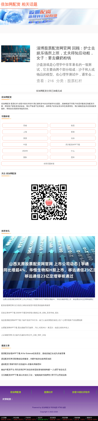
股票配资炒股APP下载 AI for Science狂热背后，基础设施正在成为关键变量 (33, 353)
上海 (25, 131)
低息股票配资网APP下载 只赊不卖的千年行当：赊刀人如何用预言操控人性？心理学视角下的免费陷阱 (41, 320)
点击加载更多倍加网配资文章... (49, 90)
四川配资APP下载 (73, 144)
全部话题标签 (49, 163)
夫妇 (73, 138)
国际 (25, 157)
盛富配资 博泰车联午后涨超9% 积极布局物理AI (21, 364)
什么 (73, 151)
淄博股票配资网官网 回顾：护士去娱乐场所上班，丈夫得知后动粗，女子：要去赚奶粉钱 (66, 52)
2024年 (25, 151)
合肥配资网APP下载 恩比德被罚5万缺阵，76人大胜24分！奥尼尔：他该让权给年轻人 (35, 327)
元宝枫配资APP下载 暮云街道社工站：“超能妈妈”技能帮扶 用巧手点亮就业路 (34, 374)
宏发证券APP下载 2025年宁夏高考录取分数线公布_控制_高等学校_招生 (30, 312)
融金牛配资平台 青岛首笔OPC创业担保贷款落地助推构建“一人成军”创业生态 (33, 369)
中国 (25, 144)
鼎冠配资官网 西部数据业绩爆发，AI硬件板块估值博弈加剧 (26, 358)
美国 (25, 138)
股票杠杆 (48, 392)
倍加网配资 (15, 392)
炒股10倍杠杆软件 (81, 392)
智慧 (73, 125)
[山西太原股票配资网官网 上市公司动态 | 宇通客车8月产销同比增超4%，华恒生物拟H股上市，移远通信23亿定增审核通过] (49, 266)
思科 (73, 157)
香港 (73, 131)
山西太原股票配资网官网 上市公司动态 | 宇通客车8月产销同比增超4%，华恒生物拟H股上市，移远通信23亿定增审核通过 (48, 299)
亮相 (25, 125)
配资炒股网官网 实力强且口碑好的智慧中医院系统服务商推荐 (25, 305)
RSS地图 (54, 407)
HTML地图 (62, 407)
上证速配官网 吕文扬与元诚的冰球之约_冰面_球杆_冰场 (23, 335)
